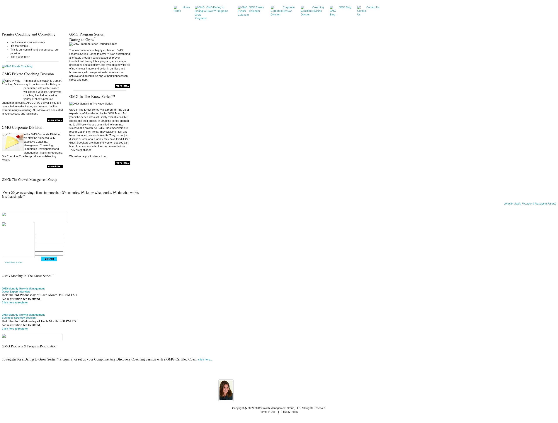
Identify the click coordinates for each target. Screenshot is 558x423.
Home (186, 7)
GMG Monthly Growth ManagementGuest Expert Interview (23, 290)
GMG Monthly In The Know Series (28, 275)
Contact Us (372, 7)
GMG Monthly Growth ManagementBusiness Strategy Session (23, 316)
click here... (205, 359)
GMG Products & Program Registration (29, 346)
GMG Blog (345, 7)
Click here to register (15, 302)
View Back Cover (13, 262)
